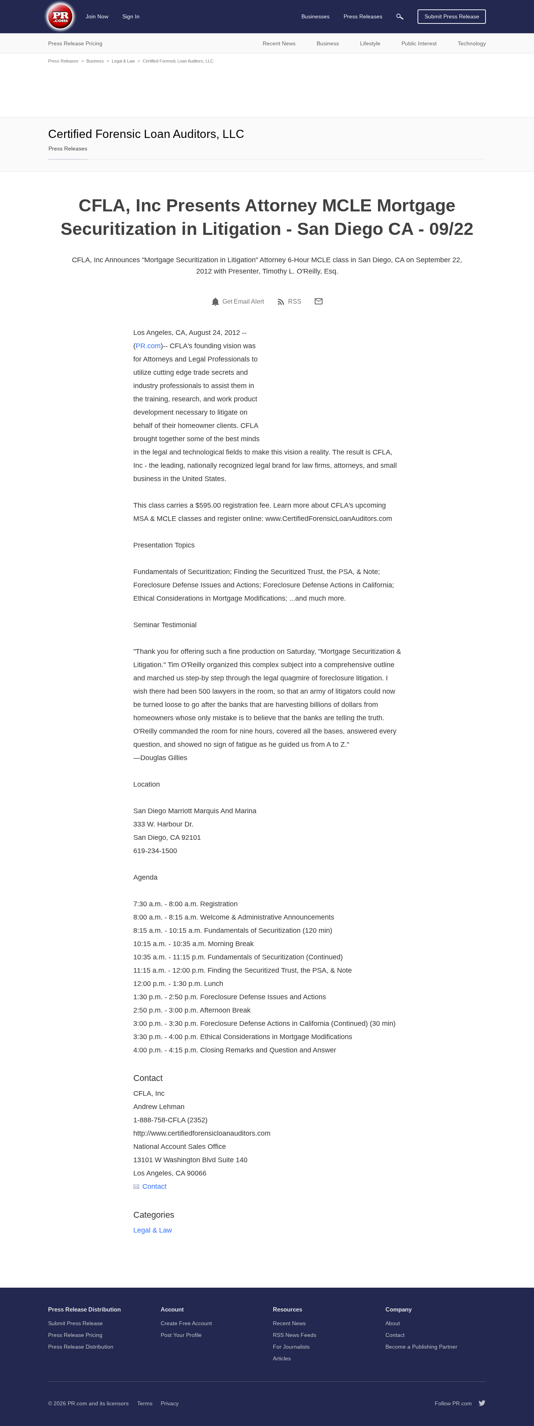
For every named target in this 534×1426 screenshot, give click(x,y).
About (392, 1323)
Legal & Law (123, 61)
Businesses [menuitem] (315, 16)
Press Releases (63, 61)
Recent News (289, 1323)
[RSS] (282, 301)
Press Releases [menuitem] (363, 16)
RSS (294, 302)
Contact (154, 1186)
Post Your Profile (181, 1335)
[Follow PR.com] (479, 1403)
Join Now (97, 16)
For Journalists (291, 1347)
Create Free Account (186, 1323)
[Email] (318, 301)
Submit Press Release (452, 16)
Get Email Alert (243, 302)
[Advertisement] (267, 89)
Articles (282, 1358)
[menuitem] (399, 16)
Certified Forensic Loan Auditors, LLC (178, 61)
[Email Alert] (216, 301)
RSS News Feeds (294, 1335)
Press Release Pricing (75, 1335)
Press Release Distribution (80, 1347)
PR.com (148, 346)
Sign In (131, 16)
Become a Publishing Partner (421, 1347)
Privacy (170, 1403)
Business (95, 61)
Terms (144, 1403)
